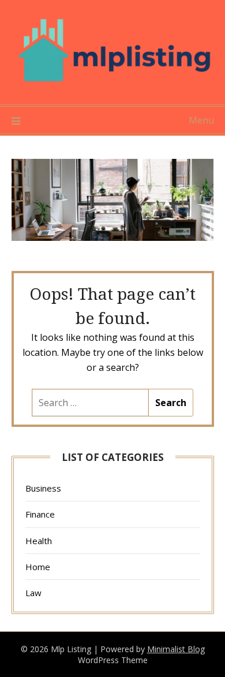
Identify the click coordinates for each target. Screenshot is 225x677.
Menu (201, 120)
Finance (40, 514)
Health (38, 540)
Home (37, 566)
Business (43, 488)
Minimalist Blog (176, 648)
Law (33, 592)
